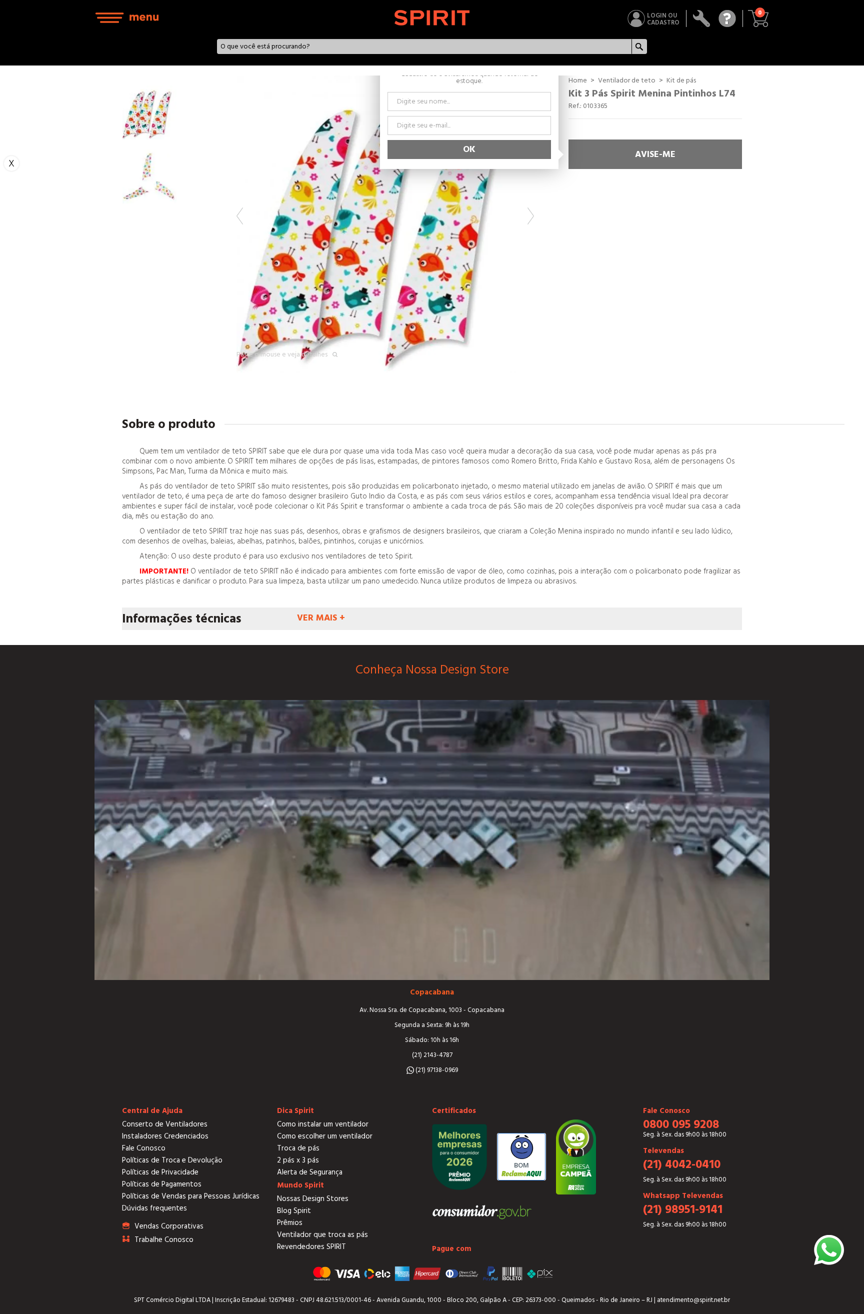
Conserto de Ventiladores (165, 1124)
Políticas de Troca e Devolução (172, 1160)
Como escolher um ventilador (324, 1136)
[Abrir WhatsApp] (829, 1250)
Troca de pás (298, 1148)
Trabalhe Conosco (164, 1239)
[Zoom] (385, 224)
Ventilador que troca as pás (322, 1235)
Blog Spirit (294, 1211)
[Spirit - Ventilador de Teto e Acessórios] (432, 18)
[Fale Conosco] (727, 18)
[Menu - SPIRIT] (128, 17)
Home (577, 81)
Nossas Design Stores (312, 1199)
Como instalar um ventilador (322, 1124)
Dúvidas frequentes (154, 1208)
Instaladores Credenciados (165, 1136)
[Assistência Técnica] (702, 18)
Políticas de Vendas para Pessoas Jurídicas (191, 1196)
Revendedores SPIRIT (311, 1247)
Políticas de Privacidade (160, 1172)
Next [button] (531, 216)
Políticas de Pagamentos (162, 1184)
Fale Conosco (144, 1148)
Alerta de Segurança (309, 1172)
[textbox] (424, 46)
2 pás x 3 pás (298, 1160)
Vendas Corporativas (169, 1226)
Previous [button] (239, 216)
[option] (385, 224)
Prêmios (289, 1223)
